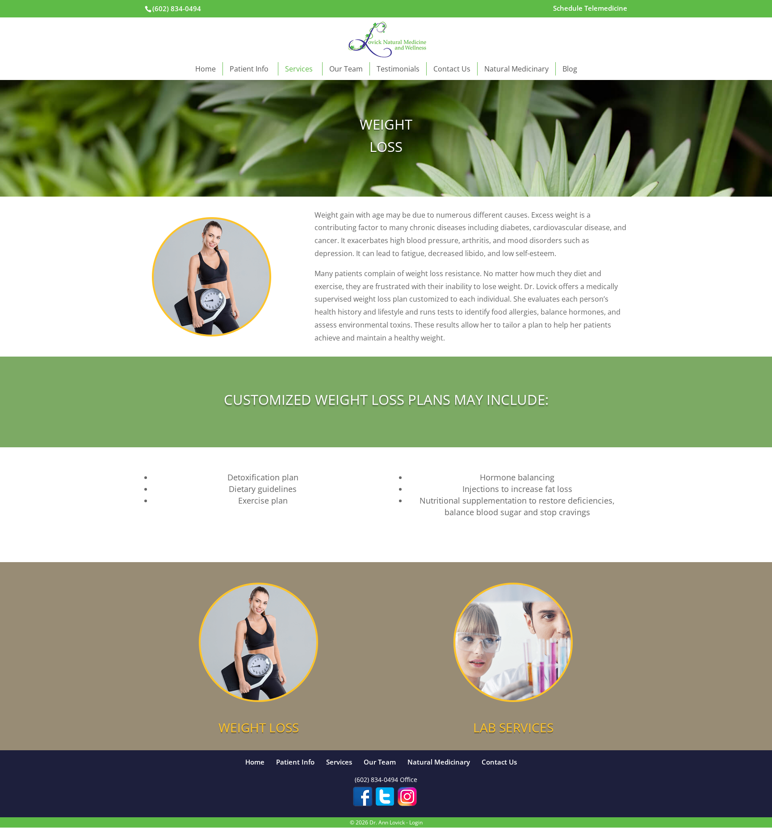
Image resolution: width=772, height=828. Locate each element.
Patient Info (249, 69)
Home (205, 69)
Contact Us (451, 69)
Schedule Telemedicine (590, 9)
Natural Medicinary (516, 69)
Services (299, 69)
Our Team (346, 69)
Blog (569, 69)
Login (416, 822)
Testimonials (398, 69)
